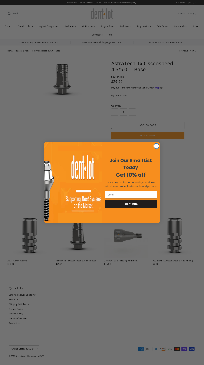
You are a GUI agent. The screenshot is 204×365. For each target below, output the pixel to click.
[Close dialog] (156, 146)
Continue (131, 204)
